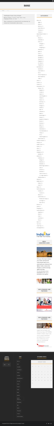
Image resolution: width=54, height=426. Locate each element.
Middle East (39, 181)
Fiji (38, 72)
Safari (38, 206)
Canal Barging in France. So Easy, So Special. (12, 15)
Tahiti (39, 78)
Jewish (18, 395)
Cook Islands (40, 70)
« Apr (32, 387)
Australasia (39, 66)
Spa (18, 405)
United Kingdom (42, 136)
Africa (38, 20)
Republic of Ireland (43, 119)
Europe (18, 17)
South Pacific (41, 138)
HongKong (41, 47)
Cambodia (40, 39)
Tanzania (40, 30)
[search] (9, 365)
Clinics (38, 80)
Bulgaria (41, 90)
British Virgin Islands (43, 165)
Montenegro (42, 115)
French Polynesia (41, 74)
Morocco (40, 26)
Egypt (39, 22)
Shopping (39, 208)
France (24, 17)
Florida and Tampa (43, 198)
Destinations (39, 86)
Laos (39, 53)
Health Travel (39, 144)
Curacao (41, 169)
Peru (39, 220)
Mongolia (40, 57)
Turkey (40, 132)
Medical (38, 179)
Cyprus (40, 94)
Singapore (40, 61)
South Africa (40, 28)
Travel (18, 413)
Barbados (41, 163)
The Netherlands (42, 130)
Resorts (38, 204)
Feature (21, 17)
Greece (40, 103)
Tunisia (39, 32)
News (38, 187)
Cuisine (38, 84)
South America (40, 210)
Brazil (39, 214)
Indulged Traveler (21, 423)
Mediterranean (41, 177)
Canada (39, 190)
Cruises (14, 17)
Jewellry (39, 154)
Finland (40, 97)
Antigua (41, 159)
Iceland (40, 107)
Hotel (18, 384)
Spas (38, 221)
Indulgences (39, 152)
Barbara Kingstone (8, 17)
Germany (41, 101)
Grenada (41, 171)
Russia (40, 121)
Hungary (41, 105)
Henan (40, 45)
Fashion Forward (40, 140)
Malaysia (40, 55)
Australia (40, 68)
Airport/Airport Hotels (41, 34)
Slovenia (41, 123)
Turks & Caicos (42, 173)
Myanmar (40, 59)
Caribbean (40, 158)
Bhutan (39, 37)
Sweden (41, 127)
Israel (39, 185)
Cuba (40, 167)
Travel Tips (39, 225)
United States (41, 196)
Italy (40, 109)
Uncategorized (40, 227)
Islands (38, 156)
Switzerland (41, 128)
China (39, 41)
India (38, 148)
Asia (37, 35)
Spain (40, 125)
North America (40, 189)
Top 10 (38, 223)
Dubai (39, 183)
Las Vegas (41, 200)
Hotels (38, 146)
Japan (39, 51)
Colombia (40, 218)
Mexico (39, 194)
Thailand (40, 65)
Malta (40, 113)
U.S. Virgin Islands (43, 175)
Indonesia (40, 49)
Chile (39, 216)
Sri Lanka (40, 63)
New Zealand (41, 76)
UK (40, 134)
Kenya (39, 24)
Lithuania (41, 111)
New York (41, 202)
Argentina (40, 212)
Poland (40, 117)
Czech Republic (42, 96)
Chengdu (41, 43)
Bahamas (41, 161)
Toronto (41, 192)
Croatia (40, 92)
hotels (18, 386)
